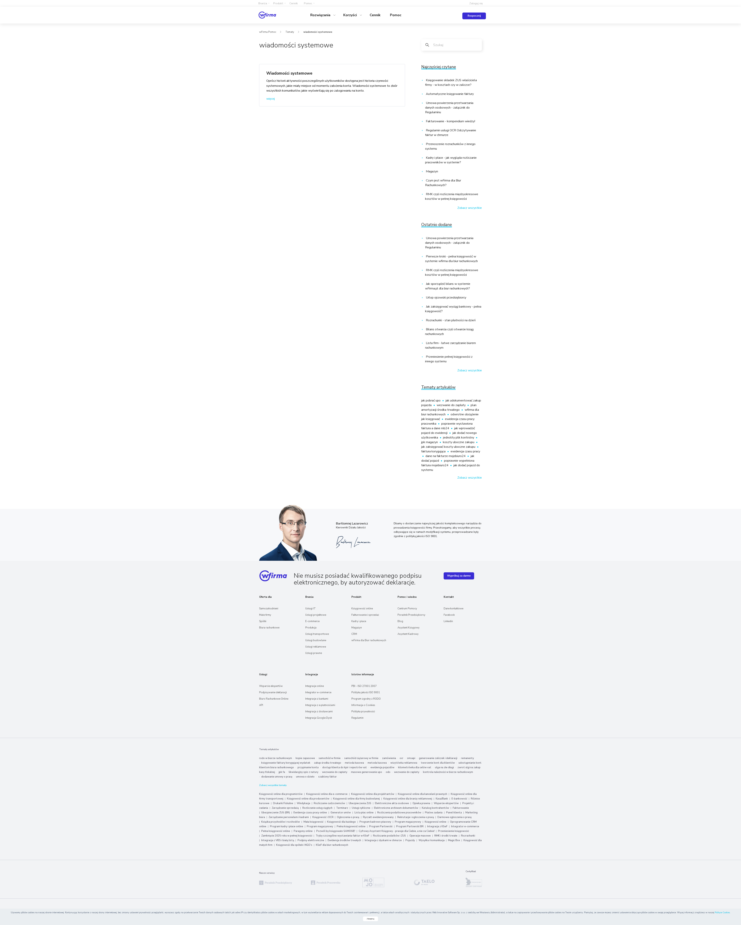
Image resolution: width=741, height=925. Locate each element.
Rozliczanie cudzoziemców (329, 803)
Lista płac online (364, 812)
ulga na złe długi (444, 767)
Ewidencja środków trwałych (344, 840)
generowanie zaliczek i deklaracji (438, 758)
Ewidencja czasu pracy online (310, 812)
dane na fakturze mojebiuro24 (445, 456)
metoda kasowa (354, 763)
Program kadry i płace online (286, 826)
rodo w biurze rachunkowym (275, 758)
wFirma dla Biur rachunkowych (368, 640)
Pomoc (395, 15)
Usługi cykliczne (361, 808)
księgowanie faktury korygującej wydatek (285, 763)
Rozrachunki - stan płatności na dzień (450, 320)
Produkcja (310, 627)
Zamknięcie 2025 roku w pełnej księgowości (287, 835)
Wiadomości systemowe (289, 73)
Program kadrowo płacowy (375, 822)
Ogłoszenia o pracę (348, 817)
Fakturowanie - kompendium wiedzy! (450, 121)
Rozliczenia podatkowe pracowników (399, 812)
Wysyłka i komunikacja (432, 840)
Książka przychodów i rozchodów (280, 822)
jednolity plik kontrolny (459, 437)
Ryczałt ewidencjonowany (378, 817)
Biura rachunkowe (269, 627)
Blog (400, 621)
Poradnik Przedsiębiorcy (411, 615)
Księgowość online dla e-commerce (327, 794)
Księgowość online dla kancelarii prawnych (422, 794)
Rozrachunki (468, 835)
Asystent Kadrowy (408, 634)
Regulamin (357, 718)
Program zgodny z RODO (366, 699)
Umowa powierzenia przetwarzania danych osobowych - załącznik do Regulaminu (449, 107)
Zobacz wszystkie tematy (273, 785)
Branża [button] (262, 3)
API (261, 705)
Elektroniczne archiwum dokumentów (396, 808)
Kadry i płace (358, 621)
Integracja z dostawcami (319, 711)
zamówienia (389, 758)
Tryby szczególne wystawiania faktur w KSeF (342, 835)
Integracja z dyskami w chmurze (383, 840)
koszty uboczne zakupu (459, 442)
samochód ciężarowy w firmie (361, 758)
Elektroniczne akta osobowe (392, 803)
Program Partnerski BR (410, 826)
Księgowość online (362, 608)
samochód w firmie (330, 758)
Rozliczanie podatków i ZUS (389, 835)
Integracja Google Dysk (318, 718)
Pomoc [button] (308, 3)
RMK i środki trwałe (445, 835)
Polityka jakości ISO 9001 (365, 692)
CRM (354, 634)
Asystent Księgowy (409, 627)
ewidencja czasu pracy (465, 451)
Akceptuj (370, 918)
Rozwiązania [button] (320, 15)
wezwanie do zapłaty (451, 405)
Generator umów (341, 812)
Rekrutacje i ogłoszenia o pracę (416, 817)
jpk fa (282, 772)
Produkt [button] (278, 3)
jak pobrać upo (431, 400)
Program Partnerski (380, 826)
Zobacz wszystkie (469, 208)
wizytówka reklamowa (403, 763)
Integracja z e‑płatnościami (320, 705)
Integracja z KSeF (437, 826)
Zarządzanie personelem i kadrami (289, 817)
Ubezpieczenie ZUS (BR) (275, 812)
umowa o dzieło (305, 776)
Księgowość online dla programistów (281, 794)
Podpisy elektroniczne (311, 840)
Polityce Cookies (722, 912)
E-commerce (312, 621)
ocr (401, 758)
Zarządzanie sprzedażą (285, 808)
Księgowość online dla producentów (308, 798)
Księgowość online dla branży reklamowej (407, 798)
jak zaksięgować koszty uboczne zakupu (448, 447)
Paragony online (303, 831)
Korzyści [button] (350, 15)
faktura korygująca (433, 451)
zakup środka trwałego (327, 763)
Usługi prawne (313, 653)
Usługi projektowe (315, 615)
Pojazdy (410, 840)
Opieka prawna (421, 803)
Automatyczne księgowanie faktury (449, 94)
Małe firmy (265, 615)
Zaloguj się (476, 3)
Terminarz (342, 808)
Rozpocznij (474, 16)
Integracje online (314, 686)
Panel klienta (454, 812)
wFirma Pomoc (267, 32)
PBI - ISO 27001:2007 (364, 686)
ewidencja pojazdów (382, 767)
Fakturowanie (461, 808)
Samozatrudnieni (268, 608)
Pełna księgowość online (351, 826)
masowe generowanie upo (366, 772)
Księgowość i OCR (323, 817)
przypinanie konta (308, 767)
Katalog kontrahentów (435, 808)
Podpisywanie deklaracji (273, 692)
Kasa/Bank (442, 798)
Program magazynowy (408, 822)
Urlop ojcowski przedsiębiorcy (445, 297)
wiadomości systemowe (317, 32)
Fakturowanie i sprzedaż (365, 615)
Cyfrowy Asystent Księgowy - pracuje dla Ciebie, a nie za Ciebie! (397, 831)
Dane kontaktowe (453, 608)
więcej (270, 99)
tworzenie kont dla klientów (438, 763)
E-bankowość (459, 798)
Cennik (293, 3)
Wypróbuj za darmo (459, 576)
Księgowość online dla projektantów (372, 794)
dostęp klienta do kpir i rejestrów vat (344, 767)
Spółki (262, 621)
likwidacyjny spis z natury (303, 772)
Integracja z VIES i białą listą (278, 840)
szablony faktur (327, 776)
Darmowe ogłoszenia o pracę (454, 817)
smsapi (411, 758)
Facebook (449, 615)
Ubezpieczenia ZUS (360, 803)
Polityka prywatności (363, 711)
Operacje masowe (420, 835)
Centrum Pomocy (407, 608)
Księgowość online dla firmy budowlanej (356, 798)
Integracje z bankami (316, 699)
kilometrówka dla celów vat (414, 767)
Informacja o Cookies (363, 705)
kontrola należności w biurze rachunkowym (448, 772)
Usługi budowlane (315, 640)
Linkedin (448, 621)
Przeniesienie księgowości (453, 831)
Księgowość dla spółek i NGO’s (294, 845)
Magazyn (431, 171)
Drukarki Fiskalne (283, 803)
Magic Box (454, 840)
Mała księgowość (313, 822)
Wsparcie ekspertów (271, 686)
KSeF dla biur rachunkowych (332, 845)
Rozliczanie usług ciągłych (317, 808)
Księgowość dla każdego (341, 822)
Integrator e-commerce (318, 692)
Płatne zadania (433, 812)
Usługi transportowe (317, 634)
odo (388, 772)
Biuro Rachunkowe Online (273, 699)
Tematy (289, 32)
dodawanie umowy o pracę (276, 776)
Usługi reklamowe (315, 646)
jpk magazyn (430, 442)
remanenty (467, 758)
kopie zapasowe (305, 758)
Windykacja (303, 803)
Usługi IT (310, 608)
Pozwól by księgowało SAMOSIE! (335, 831)
